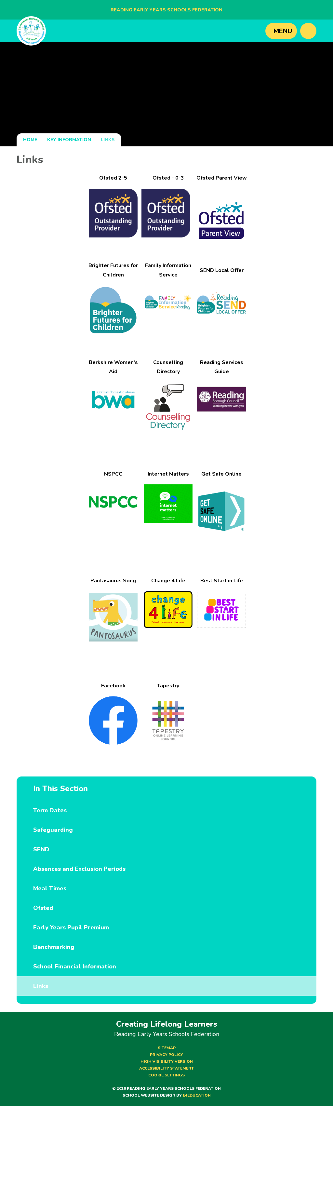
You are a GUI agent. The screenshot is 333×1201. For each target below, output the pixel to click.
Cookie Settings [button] (166, 1075)
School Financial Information (74, 966)
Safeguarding (53, 830)
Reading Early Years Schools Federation (166, 10)
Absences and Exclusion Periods (79, 869)
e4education (197, 1095)
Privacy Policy (166, 1054)
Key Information (69, 140)
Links (108, 140)
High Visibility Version (166, 1061)
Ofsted (43, 908)
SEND (41, 849)
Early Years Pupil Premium (71, 927)
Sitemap (167, 1047)
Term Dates (50, 810)
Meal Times (49, 888)
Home (30, 140)
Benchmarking (53, 947)
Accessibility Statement (166, 1068)
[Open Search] (308, 31)
